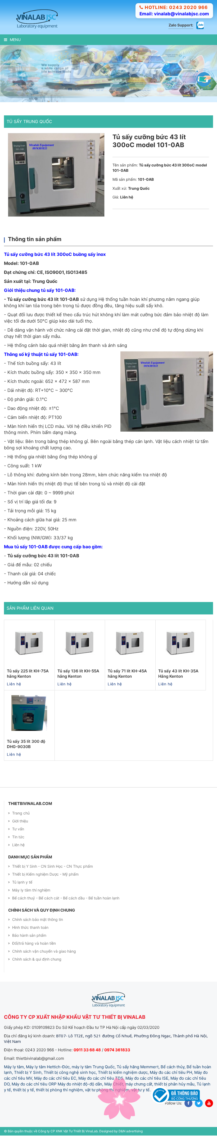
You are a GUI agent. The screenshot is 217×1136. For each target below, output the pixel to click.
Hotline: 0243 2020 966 (176, 7)
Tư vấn (18, 829)
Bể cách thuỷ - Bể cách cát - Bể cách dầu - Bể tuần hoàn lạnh (65, 898)
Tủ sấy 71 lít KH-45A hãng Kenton (127, 673)
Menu (15, 39)
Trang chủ (21, 813)
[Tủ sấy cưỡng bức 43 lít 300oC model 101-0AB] (56, 174)
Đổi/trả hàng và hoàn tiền (34, 943)
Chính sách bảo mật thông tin (37, 919)
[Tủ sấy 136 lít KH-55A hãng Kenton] (80, 642)
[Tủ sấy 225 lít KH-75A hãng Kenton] (29, 642)
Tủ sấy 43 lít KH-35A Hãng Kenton (178, 673)
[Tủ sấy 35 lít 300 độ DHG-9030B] (29, 712)
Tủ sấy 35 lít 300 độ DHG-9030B (26, 744)
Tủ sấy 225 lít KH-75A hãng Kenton (28, 673)
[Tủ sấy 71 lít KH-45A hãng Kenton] (130, 642)
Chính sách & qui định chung (36, 959)
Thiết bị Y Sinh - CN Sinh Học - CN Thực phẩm (52, 866)
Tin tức (18, 837)
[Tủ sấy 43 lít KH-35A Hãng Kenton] (181, 642)
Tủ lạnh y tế (22, 882)
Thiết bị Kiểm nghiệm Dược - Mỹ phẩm (45, 874)
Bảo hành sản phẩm (29, 935)
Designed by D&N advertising (121, 1131)
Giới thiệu (20, 821)
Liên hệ (18, 845)
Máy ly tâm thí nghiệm (31, 890)
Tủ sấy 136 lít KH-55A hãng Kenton (78, 673)
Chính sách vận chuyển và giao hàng (44, 951)
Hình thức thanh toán (30, 927)
